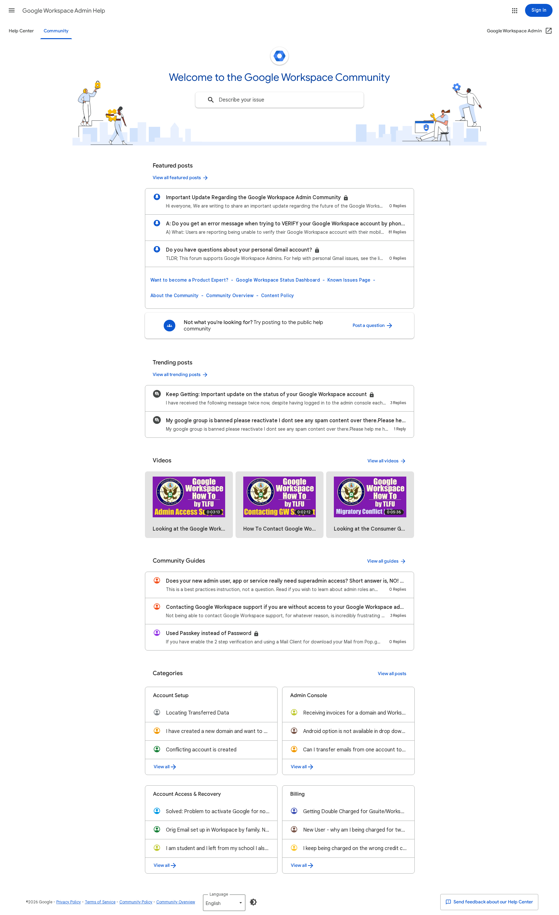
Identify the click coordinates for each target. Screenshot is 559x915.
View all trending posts (177, 374)
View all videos (383, 461)
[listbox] (224, 902)
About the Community (174, 295)
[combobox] (279, 100)
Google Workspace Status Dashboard (278, 280)
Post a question (369, 325)
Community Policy (135, 901)
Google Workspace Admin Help (63, 10)
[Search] (211, 100)
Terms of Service (100, 901)
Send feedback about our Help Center (493, 902)
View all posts (392, 673)
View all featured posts (177, 177)
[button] (11, 10)
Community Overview (230, 295)
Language (219, 894)
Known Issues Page (348, 280)
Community (56, 31)
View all (162, 767)
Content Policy (277, 295)
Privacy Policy (68, 901)
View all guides (383, 561)
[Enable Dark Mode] (253, 902)
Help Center (21, 31)
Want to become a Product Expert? (189, 280)
